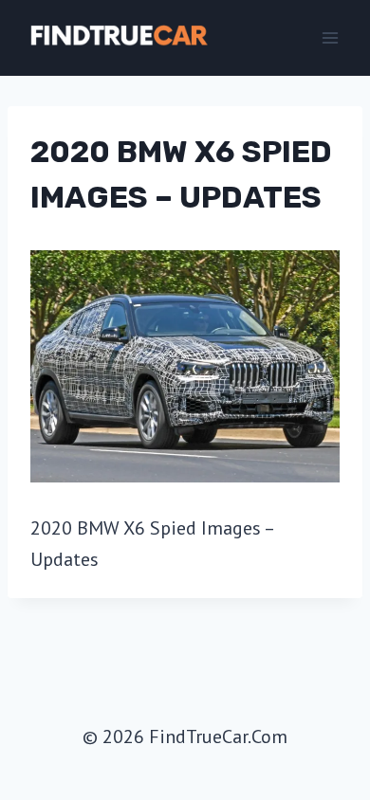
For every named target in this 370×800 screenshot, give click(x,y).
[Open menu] (329, 37)
